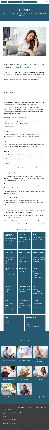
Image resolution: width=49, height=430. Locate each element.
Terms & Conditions (40, 407)
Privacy (30, 407)
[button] (47, 2)
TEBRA (30, 428)
